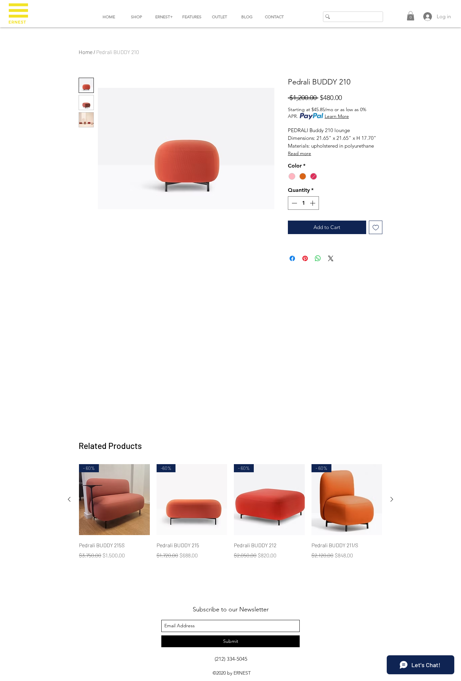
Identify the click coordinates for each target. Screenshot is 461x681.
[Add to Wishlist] (376, 227)
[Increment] (313, 203)
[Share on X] (331, 258)
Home (85, 52)
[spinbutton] (303, 203)
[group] (230, 516)
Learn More (337, 116)
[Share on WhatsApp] (318, 258)
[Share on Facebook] (292, 258)
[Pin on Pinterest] (305, 258)
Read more (299, 153)
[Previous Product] (69, 499)
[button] (410, 15)
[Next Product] (392, 499)
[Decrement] (293, 203)
